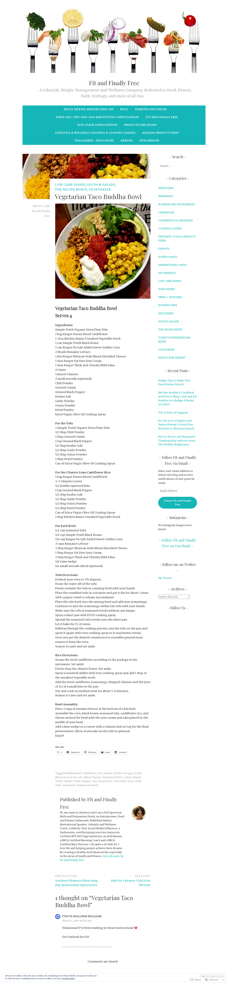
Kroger (128, 773)
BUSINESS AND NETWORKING (176, 204)
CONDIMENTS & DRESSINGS (175, 220)
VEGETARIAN (100, 189)
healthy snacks (167, 256)
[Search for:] (177, 165)
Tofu (58, 785)
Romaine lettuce (113, 777)
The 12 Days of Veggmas (173, 412)
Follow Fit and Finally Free (177, 502)
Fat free (118, 773)
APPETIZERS (166, 188)
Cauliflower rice (93, 773)
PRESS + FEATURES (170, 297)
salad (127, 777)
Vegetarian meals (87, 785)
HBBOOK (127, 140)
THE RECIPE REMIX (71, 189)
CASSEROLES (166, 212)
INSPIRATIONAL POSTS (172, 264)
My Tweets (165, 578)
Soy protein (105, 781)
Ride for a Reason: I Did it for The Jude (130, 880)
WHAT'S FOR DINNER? (171, 357)
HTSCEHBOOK (149, 140)
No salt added (82, 777)
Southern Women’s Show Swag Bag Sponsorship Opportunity (76, 880)
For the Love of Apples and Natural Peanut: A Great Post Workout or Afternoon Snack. (176, 424)
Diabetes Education (151, 109)
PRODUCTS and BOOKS (140, 124)
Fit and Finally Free (114, 83)
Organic (97, 777)
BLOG (124, 109)
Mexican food (63, 777)
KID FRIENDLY (167, 273)
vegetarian (69, 785)
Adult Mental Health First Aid (89, 109)
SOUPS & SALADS (101, 185)
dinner (108, 773)
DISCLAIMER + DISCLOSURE (94, 140)
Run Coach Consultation (97, 124)
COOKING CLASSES (170, 228)
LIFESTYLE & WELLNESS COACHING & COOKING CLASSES (95, 132)
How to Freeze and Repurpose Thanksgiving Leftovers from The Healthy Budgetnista (176, 440)
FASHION (163, 248)
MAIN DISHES (166, 289)
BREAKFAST (165, 196)
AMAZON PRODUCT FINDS (160, 132)
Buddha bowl (73, 773)
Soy (94, 781)
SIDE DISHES (166, 313)
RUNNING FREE (167, 305)
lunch (137, 773)
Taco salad (134, 781)
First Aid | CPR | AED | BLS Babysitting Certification (97, 117)
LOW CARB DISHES (70, 185)
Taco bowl (119, 781)
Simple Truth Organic (77, 781)
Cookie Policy (68, 978)
